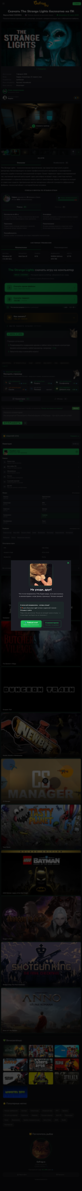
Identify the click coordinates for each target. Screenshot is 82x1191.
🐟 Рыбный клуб (31, 623)
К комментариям (52, 624)
